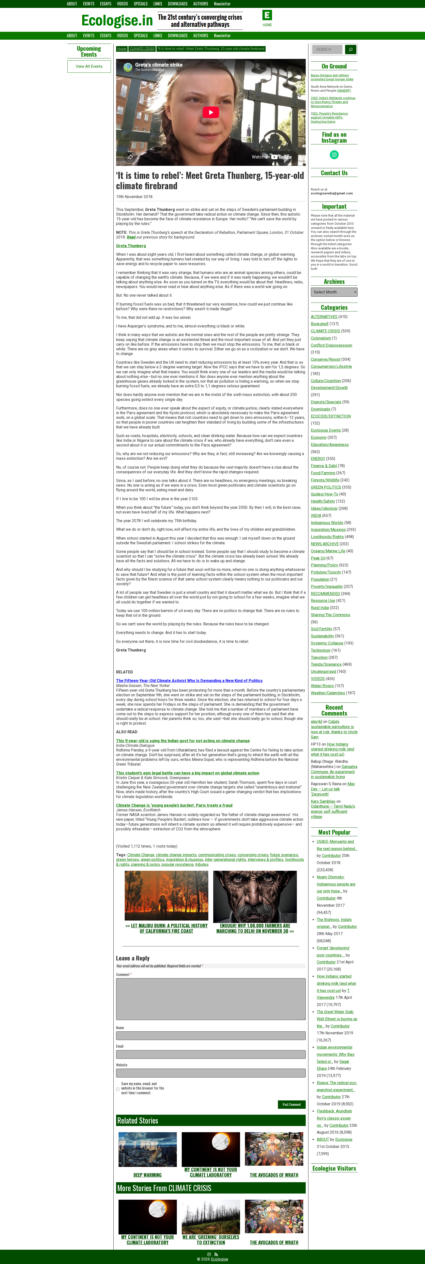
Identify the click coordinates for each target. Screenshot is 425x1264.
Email (119, 1046)
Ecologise (343, 1139)
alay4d (316, 721)
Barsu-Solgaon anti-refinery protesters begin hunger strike (332, 77)
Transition (319, 657)
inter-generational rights (225, 859)
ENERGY (318, 458)
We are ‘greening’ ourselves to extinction (210, 1240)
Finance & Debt (324, 465)
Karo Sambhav (323, 801)
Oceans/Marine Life (328, 551)
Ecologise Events (326, 430)
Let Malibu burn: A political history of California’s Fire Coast (169, 928)
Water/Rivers (322, 685)
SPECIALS (141, 4)
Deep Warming (148, 1175)
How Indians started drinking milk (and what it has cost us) (332, 749)
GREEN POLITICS (326, 487)
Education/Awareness (330, 444)
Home (121, 49)
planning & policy (145, 864)
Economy (319, 437)
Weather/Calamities (328, 693)
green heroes (127, 859)
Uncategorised (323, 671)
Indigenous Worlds (327, 522)
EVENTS (88, 4)
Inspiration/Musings (328, 529)
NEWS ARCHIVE (325, 544)
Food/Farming (323, 473)
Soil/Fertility (321, 629)
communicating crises (217, 855)
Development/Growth (329, 387)
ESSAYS (105, 4)
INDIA (316, 515)
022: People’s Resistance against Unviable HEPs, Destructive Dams (329, 117)
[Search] (350, 49)
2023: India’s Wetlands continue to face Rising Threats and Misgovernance (333, 102)
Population (320, 579)
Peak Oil (318, 558)
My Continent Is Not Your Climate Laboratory (210, 1172)
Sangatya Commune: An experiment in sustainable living (334, 771)
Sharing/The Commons (330, 615)
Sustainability (322, 636)
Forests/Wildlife (325, 480)
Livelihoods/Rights (327, 536)
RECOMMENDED (325, 593)
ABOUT (72, 4)
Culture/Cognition (326, 380)
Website (121, 1065)
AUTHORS (200, 4)
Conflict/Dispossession (331, 345)
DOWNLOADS (177, 4)
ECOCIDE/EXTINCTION (331, 416)
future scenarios (284, 855)
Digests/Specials (326, 402)
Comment (124, 974)
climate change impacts (176, 855)
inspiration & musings (184, 859)
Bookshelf (320, 324)
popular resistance (178, 864)
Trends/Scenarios (326, 664)
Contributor (331, 855)
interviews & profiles (265, 859)
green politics (152, 859)
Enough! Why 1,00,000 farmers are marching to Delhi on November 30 (253, 928)
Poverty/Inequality (327, 586)
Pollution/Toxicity (326, 572)
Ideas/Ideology (324, 508)
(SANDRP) (344, 90)
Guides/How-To (324, 494)
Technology (321, 650)
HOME (267, 24)
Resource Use (323, 600)
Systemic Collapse (327, 643)
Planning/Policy (324, 565)
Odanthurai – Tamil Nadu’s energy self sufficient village (333, 811)
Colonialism (321, 338)
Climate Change (140, 855)
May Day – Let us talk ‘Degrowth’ (333, 789)
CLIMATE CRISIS (142, 49)
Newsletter (222, 4)
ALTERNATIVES (324, 316)
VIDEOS (122, 4)
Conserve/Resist (325, 359)
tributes (202, 864)
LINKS (157, 4)
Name (120, 1027)
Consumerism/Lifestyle (331, 366)
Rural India (320, 607)
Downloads (320, 409)
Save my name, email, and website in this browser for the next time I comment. (142, 1088)
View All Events (89, 66)
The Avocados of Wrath (274, 1175)
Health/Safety (323, 501)
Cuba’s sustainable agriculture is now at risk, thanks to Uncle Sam (334, 729)
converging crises (253, 855)
